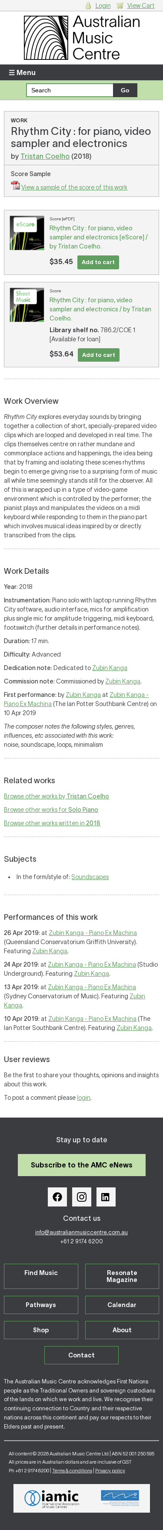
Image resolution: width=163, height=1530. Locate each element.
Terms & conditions (72, 1470)
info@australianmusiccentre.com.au (81, 1232)
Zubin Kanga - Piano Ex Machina (93, 932)
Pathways (41, 1304)
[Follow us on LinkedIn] (106, 1196)
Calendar (121, 1304)
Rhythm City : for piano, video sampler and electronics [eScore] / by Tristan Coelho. (99, 237)
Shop (41, 1330)
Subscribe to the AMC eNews (82, 1165)
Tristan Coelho (45, 156)
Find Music (41, 1272)
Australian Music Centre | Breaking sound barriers (81, 38)
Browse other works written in (52, 823)
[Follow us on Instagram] (81, 1196)
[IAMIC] (52, 1498)
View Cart (141, 5)
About (122, 1330)
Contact (81, 1355)
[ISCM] (120, 1498)
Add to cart (98, 262)
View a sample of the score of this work (74, 187)
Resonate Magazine (121, 1276)
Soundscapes (90, 876)
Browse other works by (56, 796)
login (83, 1097)
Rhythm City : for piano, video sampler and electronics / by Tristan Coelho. (100, 309)
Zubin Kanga (109, 667)
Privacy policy (110, 1470)
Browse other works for (51, 809)
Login (103, 5)
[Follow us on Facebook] (57, 1196)
